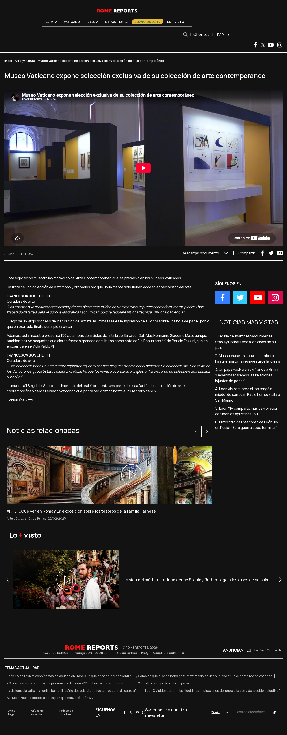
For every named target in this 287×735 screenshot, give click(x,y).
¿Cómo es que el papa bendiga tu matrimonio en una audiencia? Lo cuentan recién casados (204, 676)
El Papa (51, 22)
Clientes (201, 34)
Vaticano (72, 22)
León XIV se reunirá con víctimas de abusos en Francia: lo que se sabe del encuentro (69, 676)
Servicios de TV (147, 22)
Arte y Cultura (25, 61)
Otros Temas (37, 518)
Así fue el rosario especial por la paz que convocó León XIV (50, 698)
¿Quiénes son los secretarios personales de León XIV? (47, 683)
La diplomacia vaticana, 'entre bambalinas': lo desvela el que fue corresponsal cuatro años (73, 690)
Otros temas (116, 22)
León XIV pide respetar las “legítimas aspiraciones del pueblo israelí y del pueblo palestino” (212, 690)
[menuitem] (222, 34)
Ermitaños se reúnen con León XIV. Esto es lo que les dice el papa (140, 683)
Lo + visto (175, 22)
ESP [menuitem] (220, 34)
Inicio (8, 61)
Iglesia (92, 22)
